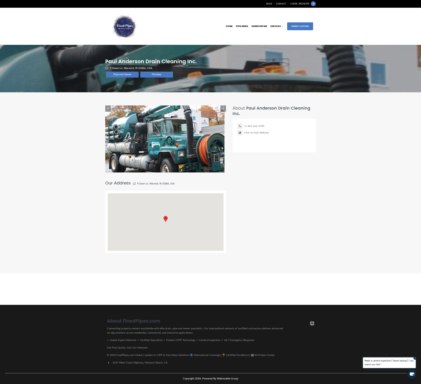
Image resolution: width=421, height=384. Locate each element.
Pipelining (242, 26)
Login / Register (299, 4)
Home (229, 26)
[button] (412, 374)
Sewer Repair (259, 26)
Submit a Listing (300, 26)
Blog (269, 3)
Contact (281, 3)
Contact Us (301, 288)
